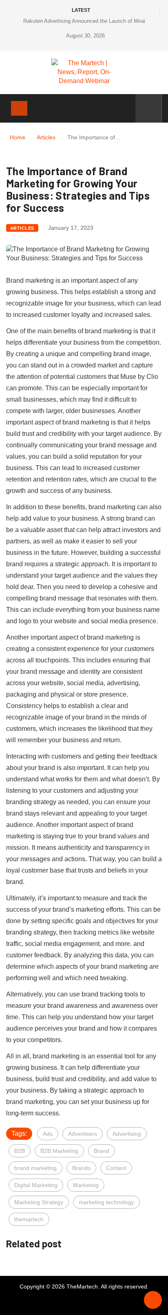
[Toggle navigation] (19, 108)
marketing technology (106, 1202)
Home (17, 137)
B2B (19, 1151)
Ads (48, 1133)
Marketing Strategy (38, 1202)
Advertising (127, 1133)
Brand (101, 1151)
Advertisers (82, 1133)
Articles (46, 137)
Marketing (86, 1185)
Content (116, 1168)
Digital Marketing (35, 1185)
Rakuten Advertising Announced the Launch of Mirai (84, 21)
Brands (81, 1168)
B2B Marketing (59, 1151)
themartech (29, 1219)
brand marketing (35, 1168)
